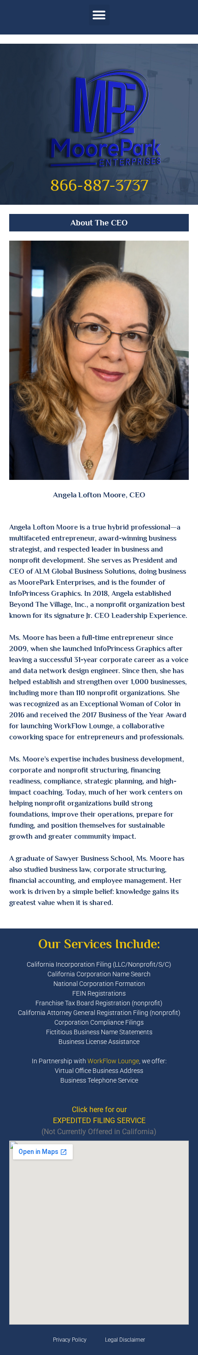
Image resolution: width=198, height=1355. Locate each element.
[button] (99, 15)
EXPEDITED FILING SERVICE (99, 1120)
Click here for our (99, 1109)
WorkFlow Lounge (113, 1061)
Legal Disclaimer (125, 1340)
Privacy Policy (70, 1340)
